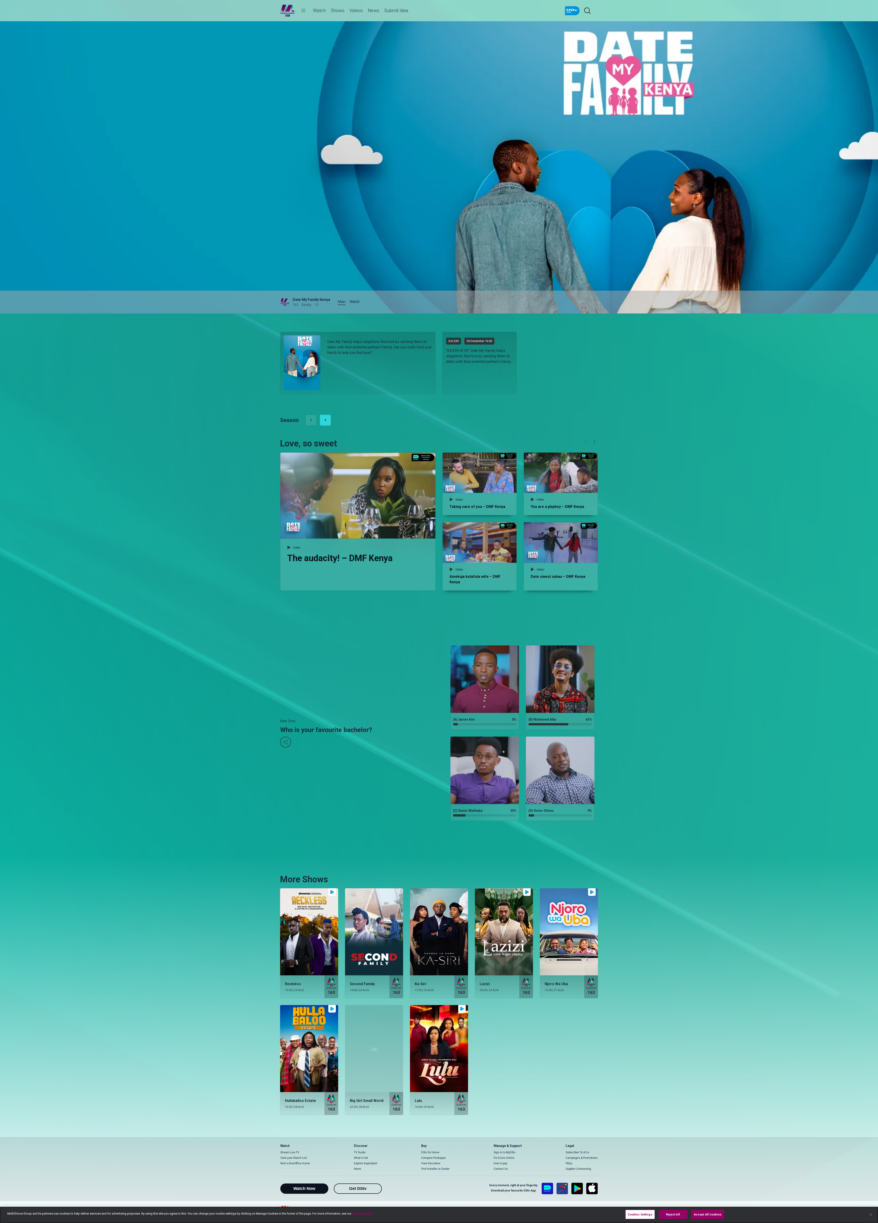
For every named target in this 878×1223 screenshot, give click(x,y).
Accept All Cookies (707, 1214)
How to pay (500, 1163)
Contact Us (501, 1168)
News (357, 1168)
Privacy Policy (363, 1213)
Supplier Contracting (578, 1168)
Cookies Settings (640, 1214)
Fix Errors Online (504, 1157)
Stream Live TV (289, 1152)
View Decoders (430, 1163)
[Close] (871, 1215)
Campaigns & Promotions (582, 1157)
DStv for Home (430, 1152)
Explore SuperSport (365, 1163)
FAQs (569, 1163)
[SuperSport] (562, 1188)
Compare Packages (433, 1157)
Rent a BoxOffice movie (295, 1163)
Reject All (673, 1214)
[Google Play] (577, 1188)
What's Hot (361, 1157)
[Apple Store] (592, 1188)
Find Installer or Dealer (435, 1168)
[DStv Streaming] (547, 1188)
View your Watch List (293, 1157)
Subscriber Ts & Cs (577, 1152)
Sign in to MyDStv (504, 1152)
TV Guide (359, 1152)
